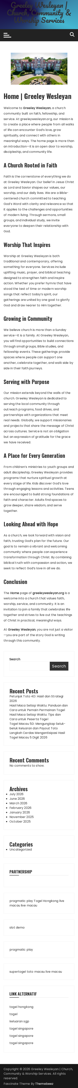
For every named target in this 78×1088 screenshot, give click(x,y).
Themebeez (44, 1084)
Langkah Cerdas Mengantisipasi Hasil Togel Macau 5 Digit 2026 (37, 735)
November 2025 (21, 817)
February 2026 (20, 808)
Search (14, 659)
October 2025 (20, 821)
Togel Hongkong (46, 901)
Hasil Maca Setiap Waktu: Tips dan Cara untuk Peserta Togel (35, 716)
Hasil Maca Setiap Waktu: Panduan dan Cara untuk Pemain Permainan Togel (38, 707)
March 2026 (18, 803)
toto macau (36, 971)
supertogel (17, 971)
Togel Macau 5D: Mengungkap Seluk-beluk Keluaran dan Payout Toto (37, 726)
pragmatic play (21, 901)
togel (13, 1014)
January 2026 (19, 812)
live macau (29, 905)
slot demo (17, 927)
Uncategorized (20, 849)
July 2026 (16, 794)
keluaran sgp (19, 1021)
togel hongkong (21, 1007)
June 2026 (17, 798)
